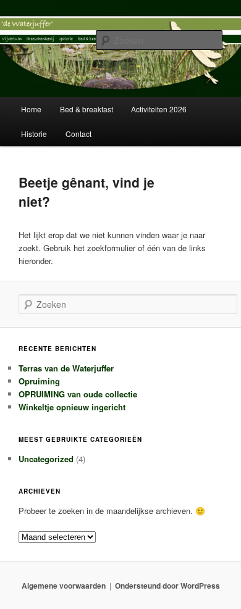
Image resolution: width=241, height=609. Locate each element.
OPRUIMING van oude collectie (78, 394)
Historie (34, 133)
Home (31, 109)
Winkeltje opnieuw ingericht (72, 407)
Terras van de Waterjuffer (66, 368)
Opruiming (39, 381)
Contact (78, 133)
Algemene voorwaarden (64, 585)
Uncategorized (46, 459)
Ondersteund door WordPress (167, 585)
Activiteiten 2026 (159, 109)
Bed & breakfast (86, 109)
